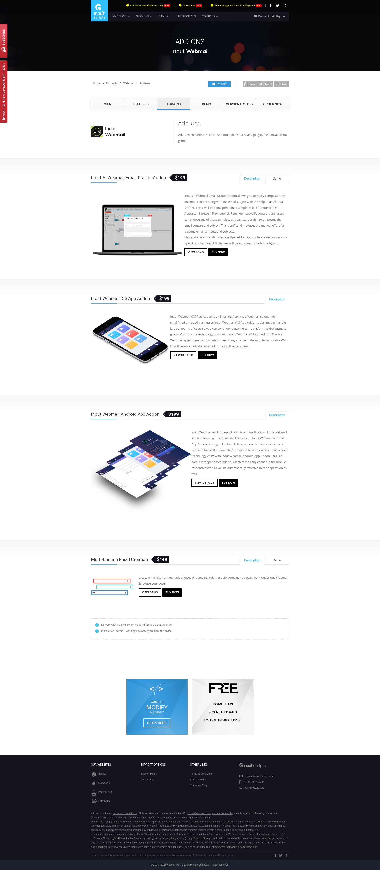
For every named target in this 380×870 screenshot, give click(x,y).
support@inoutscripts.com (259, 776)
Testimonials (186, 16)
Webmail (128, 83)
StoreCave (104, 782)
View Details (183, 355)
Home (97, 83)
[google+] (286, 855)
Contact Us (147, 779)
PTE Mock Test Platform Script (149, 5)
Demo (206, 104)
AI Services (192, 5)
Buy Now (218, 252)
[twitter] (280, 855)
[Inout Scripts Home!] (99, 20)
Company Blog (198, 785)
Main (107, 104)
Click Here (157, 723)
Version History (239, 104)
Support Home (149, 773)
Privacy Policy (198, 779)
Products (111, 83)
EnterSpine (104, 800)
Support (164, 16)
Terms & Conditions (201, 773)
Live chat (221, 84)
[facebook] (275, 855)
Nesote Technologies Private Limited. (215, 855)
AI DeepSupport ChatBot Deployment (237, 5)
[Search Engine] (250, 83)
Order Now (272, 104)
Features (141, 104)
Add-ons (174, 104)
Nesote (102, 773)
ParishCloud (105, 791)
